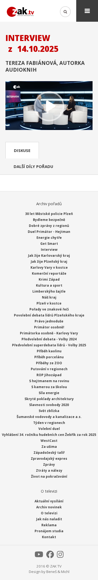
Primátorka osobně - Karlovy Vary (49, 333)
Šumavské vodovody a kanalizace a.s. (49, 416)
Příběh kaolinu (49, 351)
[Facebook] (50, 555)
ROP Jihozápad (49, 375)
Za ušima (49, 446)
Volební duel (49, 428)
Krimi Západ (49, 279)
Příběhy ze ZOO (49, 363)
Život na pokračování (49, 476)
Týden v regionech (49, 422)
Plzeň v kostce (49, 303)
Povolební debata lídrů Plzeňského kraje (49, 315)
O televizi (49, 513)
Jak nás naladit (49, 519)
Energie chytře (49, 237)
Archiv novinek (49, 507)
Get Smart (49, 243)
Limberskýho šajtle (49, 291)
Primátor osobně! (49, 327)
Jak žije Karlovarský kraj (49, 255)
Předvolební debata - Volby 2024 (49, 339)
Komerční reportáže (49, 273)
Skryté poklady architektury (49, 399)
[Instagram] (60, 555)
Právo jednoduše (49, 321)
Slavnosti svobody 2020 (49, 404)
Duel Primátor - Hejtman (49, 231)
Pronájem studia (49, 531)
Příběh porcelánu (49, 357)
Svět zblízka (49, 410)
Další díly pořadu (33, 166)
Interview (49, 249)
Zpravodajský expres (49, 458)
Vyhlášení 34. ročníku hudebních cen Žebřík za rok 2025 (49, 434)
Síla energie (49, 393)
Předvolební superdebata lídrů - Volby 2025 (49, 345)
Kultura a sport (49, 285)
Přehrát (49, 106)
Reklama (49, 525)
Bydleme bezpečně (49, 219)
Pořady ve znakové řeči (49, 309)
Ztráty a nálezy (49, 470)
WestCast (49, 440)
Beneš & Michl (57, 571)
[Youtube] (38, 555)
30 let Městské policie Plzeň (49, 213)
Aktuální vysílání (49, 501)
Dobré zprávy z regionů (49, 225)
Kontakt (49, 537)
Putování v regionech (49, 369)
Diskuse (22, 150)
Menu (87, 11)
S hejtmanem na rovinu (49, 381)
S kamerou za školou (49, 387)
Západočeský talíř (49, 452)
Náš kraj (49, 297)
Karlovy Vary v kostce (49, 267)
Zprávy (49, 464)
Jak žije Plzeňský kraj (49, 261)
